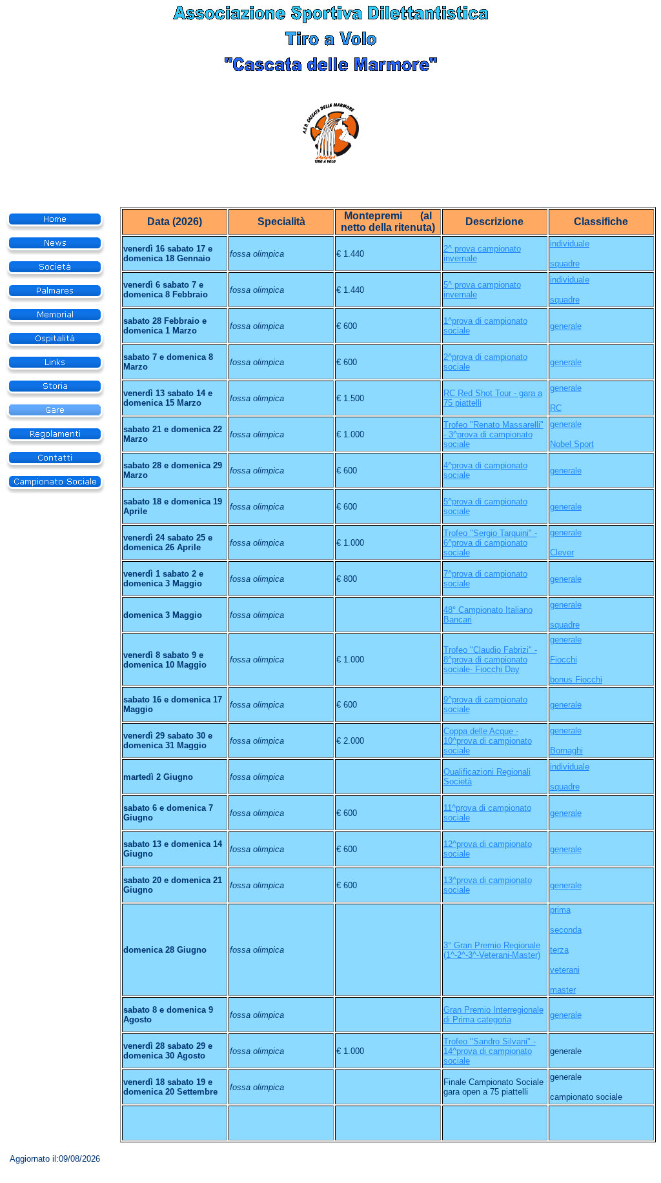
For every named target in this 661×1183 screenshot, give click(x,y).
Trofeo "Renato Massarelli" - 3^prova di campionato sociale (493, 434)
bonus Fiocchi (576, 679)
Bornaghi (566, 750)
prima (560, 910)
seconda (566, 930)
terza (559, 950)
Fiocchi (563, 659)
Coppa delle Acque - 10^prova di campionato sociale (487, 740)
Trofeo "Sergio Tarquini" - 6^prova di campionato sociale (490, 542)
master (563, 990)
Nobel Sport (572, 444)
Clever (562, 552)
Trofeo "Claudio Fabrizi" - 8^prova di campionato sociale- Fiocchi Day (490, 659)
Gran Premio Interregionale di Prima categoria (493, 1014)
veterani (565, 970)
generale (566, 326)
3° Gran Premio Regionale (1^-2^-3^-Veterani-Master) (491, 950)
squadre (565, 263)
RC (556, 408)
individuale (569, 243)
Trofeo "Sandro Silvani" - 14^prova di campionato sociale (489, 1051)
